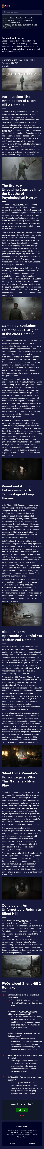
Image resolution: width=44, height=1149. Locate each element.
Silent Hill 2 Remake (17, 677)
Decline (12, 1143)
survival (8, 25)
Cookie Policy (13, 1132)
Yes (23, 1110)
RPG (20, 20)
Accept (32, 1143)
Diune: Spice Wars (17, 18)
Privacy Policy (22, 1137)
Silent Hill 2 (7, 112)
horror (7, 22)
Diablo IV (14, 20)
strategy (6, 18)
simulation (27, 25)
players (14, 25)
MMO (20, 25)
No (23, 1116)
